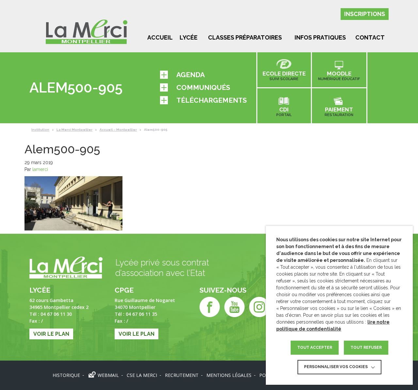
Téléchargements (211, 100)
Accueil (160, 37)
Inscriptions (364, 13)
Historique (66, 375)
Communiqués (203, 87)
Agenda (190, 75)
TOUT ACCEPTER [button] (314, 347)
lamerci (40, 169)
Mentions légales (228, 375)
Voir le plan (51, 334)
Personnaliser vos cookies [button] (336, 367)
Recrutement (182, 375)
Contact (370, 37)
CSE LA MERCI (142, 375)
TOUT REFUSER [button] (366, 347)
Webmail (108, 375)
